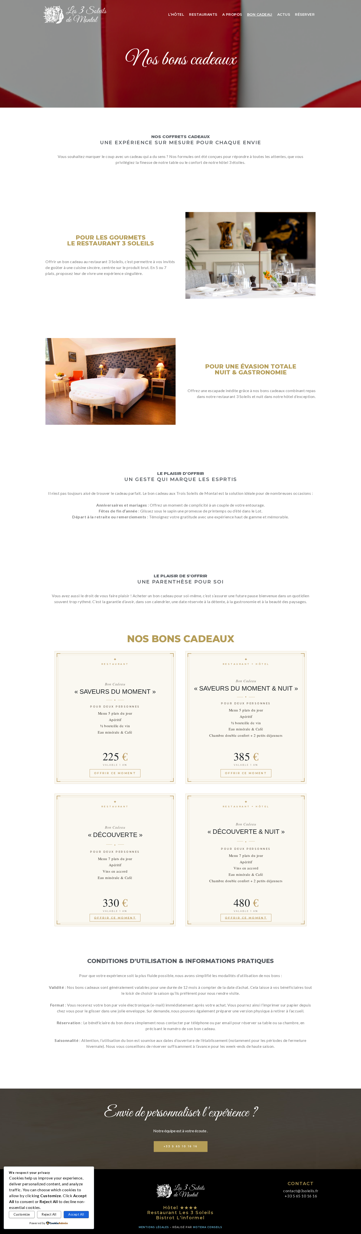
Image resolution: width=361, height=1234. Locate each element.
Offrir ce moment (115, 773)
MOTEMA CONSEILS (207, 1227)
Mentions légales (154, 1227)
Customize (22, 1214)
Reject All (49, 1214)
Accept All (76, 1214)
